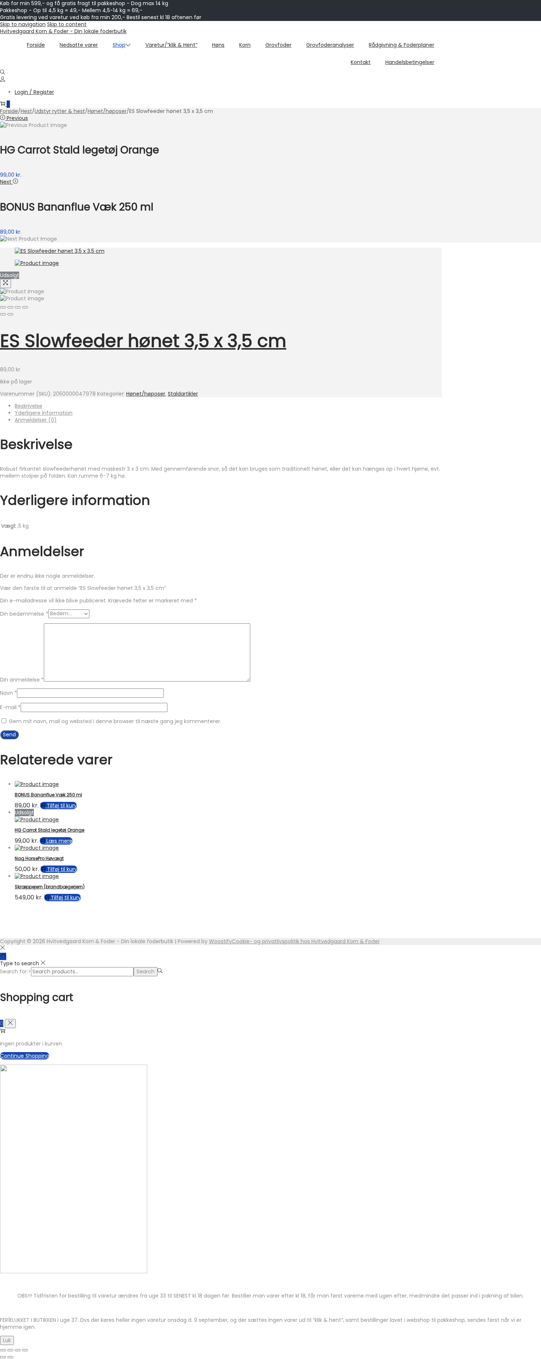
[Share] (10, 307)
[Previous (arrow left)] (3, 314)
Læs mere (59, 841)
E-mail (10, 707)
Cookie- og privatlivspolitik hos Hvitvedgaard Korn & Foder (306, 941)
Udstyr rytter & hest (60, 111)
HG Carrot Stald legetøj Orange (49, 830)
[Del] (18, 1350)
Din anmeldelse (22, 679)
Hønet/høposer (107, 111)
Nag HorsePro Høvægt (39, 858)
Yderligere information (44, 413)
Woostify (220, 941)
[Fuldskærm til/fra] (10, 1350)
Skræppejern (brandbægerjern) (50, 887)
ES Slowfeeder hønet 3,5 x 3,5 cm (143, 341)
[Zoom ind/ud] (3, 1350)
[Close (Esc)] (3, 307)
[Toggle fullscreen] (18, 307)
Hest (26, 111)
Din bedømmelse (24, 613)
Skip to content (66, 24)
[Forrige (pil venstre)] (3, 1357)
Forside (9, 111)
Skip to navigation (23, 24)
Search (146, 971)
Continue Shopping (24, 1055)
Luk (7, 1340)
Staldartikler (183, 393)
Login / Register (34, 92)
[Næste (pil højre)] (10, 1357)
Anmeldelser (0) (36, 420)
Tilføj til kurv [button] (62, 805)
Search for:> (15, 971)
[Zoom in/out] (25, 307)
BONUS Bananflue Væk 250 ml (48, 795)
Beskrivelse (28, 406)
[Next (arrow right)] (10, 314)
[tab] (228, 406)
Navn (8, 693)
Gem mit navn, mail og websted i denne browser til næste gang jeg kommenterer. (115, 721)
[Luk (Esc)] (25, 1350)
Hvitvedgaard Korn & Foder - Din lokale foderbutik (63, 31)
